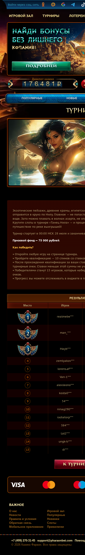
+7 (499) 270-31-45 (23, 540)
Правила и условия (22, 519)
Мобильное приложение (26, 526)
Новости (15, 515)
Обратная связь (20, 522)
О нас (13, 511)
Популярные (56, 515)
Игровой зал (55, 511)
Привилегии (55, 526)
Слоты (51, 522)
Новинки (53, 519)
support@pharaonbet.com (55, 540)
